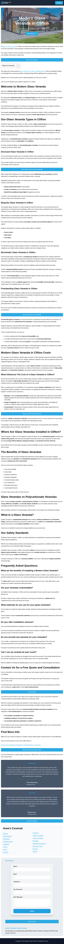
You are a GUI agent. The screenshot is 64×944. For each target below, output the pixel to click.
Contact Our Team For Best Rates (32, 314)
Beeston (3, 745)
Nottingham (19, 745)
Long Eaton (37, 745)
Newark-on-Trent (38, 846)
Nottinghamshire (28, 745)
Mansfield (35, 841)
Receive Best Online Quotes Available (32, 169)
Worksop (35, 849)
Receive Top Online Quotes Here (32, 413)
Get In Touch (32, 921)
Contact (59, 3)
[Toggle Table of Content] (17, 65)
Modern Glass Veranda (9, 46)
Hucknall (5, 852)
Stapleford (6, 844)
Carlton (5, 847)
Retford (35, 851)
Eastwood (36, 833)
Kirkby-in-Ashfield (38, 835)
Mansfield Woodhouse (39, 843)
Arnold (5, 849)
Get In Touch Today (32, 60)
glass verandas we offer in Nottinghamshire (32, 71)
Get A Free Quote (32, 821)
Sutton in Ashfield (38, 838)
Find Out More (32, 692)
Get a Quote (31, 33)
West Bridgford (11, 745)
